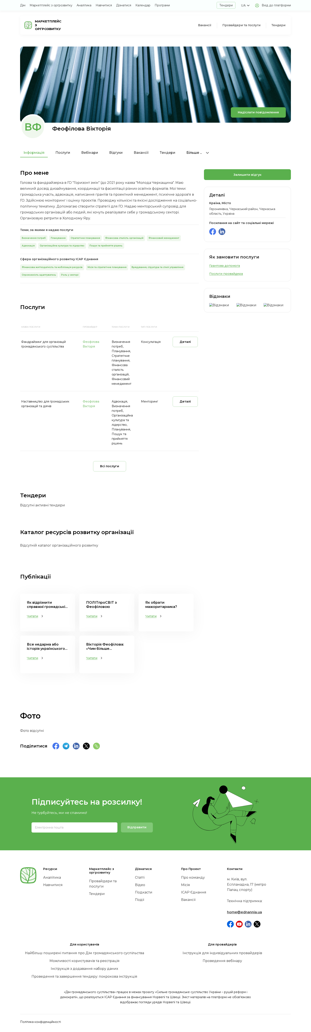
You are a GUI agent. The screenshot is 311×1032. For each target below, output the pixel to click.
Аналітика (84, 5)
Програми (162, 5)
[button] (245, 5)
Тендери (226, 5)
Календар (142, 5)
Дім (22, 5)
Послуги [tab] (62, 153)
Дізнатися (123, 5)
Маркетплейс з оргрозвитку (51, 5)
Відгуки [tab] (116, 153)
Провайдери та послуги (241, 25)
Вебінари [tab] (89, 153)
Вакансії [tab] (141, 153)
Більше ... (194, 153)
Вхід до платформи (276, 5)
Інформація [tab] (33, 153)
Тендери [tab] (167, 153)
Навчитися (104, 5)
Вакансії (204, 25)
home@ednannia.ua (244, 912)
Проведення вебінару (222, 961)
